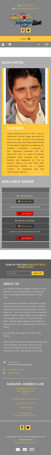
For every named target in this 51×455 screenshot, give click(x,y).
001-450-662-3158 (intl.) (25, 403)
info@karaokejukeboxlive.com (25, 8)
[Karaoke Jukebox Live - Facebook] (23, 31)
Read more (37, 174)
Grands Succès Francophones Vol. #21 (25, 207)
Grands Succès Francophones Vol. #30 (25, 231)
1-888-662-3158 (25, 5)
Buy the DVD (26, 214)
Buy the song (26, 202)
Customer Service (16, 369)
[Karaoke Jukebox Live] (25, 19)
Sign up (37, 273)
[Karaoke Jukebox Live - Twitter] (28, 31)
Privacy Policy (14, 373)
